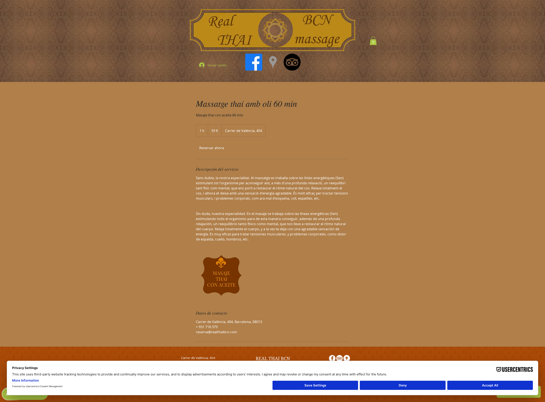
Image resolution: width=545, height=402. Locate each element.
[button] (373, 40)
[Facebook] (253, 62)
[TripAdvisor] (292, 62)
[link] (211, 148)
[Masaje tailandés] (220, 275)
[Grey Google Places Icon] (272, 62)
